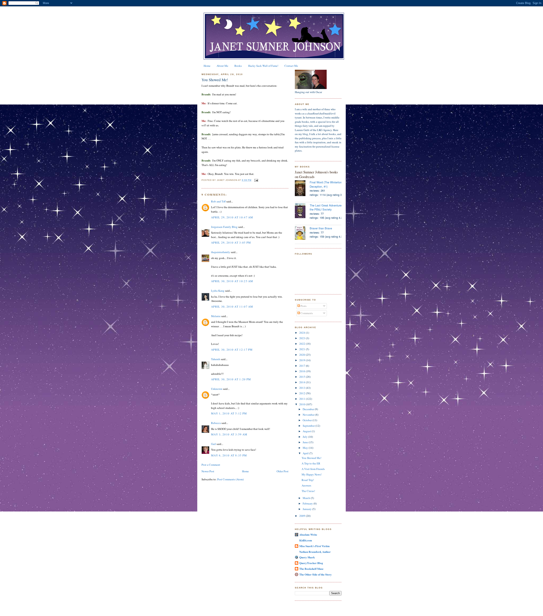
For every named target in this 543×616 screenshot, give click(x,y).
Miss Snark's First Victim (314, 546)
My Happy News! (312, 474)
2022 (302, 344)
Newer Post (208, 471)
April (306, 453)
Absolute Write (308, 534)
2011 (302, 399)
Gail (213, 444)
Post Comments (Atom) (230, 479)
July (305, 437)
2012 (302, 393)
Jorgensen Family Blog (224, 227)
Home (207, 66)
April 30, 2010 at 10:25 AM (232, 281)
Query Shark (307, 557)
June (306, 442)
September (309, 426)
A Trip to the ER (311, 463)
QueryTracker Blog (311, 563)
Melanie (216, 316)
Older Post (282, 471)
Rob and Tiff (218, 201)
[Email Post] (255, 180)
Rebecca (216, 423)
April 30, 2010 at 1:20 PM (231, 379)
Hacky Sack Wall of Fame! (263, 66)
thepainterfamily (220, 252)
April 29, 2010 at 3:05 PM (231, 242)
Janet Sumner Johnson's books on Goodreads (316, 174)
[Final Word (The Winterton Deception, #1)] (302, 188)
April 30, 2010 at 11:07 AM (232, 306)
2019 (302, 360)
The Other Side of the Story (315, 574)
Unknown (216, 389)
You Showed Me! (215, 79)
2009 (302, 516)
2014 (302, 382)
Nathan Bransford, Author (315, 552)
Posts (303, 306)
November (309, 415)
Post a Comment (211, 465)
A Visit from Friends (313, 469)
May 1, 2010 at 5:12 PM (229, 413)
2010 (302, 404)
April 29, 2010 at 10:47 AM (232, 217)
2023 (302, 338)
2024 (302, 332)
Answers (306, 485)
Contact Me (291, 66)
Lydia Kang (217, 291)
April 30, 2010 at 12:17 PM (232, 349)
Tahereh (215, 359)
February (308, 503)
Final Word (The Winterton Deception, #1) (326, 184)
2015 (302, 377)
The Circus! (308, 491)
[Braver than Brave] (302, 233)
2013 (302, 388)
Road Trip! (308, 480)
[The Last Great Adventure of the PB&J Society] (302, 211)
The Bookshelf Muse (311, 569)
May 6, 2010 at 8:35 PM (229, 455)
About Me (222, 66)
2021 (302, 349)
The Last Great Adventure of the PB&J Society (327, 207)
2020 (302, 355)
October (307, 420)
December (309, 409)
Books (238, 66)
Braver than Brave (321, 228)
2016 (302, 371)
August (307, 431)
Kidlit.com (305, 540)
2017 (302, 366)
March (307, 498)
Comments (306, 313)
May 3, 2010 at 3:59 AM (229, 434)
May (306, 448)
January (307, 509)
